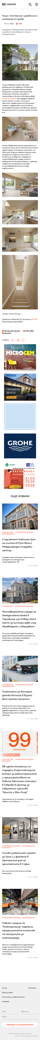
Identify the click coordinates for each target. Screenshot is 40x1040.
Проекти (7, 333)
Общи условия (7, 992)
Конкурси (6, 761)
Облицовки (29, 331)
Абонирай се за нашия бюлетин (20, 1025)
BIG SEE (34, 319)
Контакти (32, 988)
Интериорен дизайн (12, 331)
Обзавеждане (8, 534)
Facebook (5, 1001)
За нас (4, 988)
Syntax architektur (9, 98)
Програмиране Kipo (31, 1036)
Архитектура (7, 532)
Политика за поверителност (13, 997)
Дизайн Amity (19, 1036)
